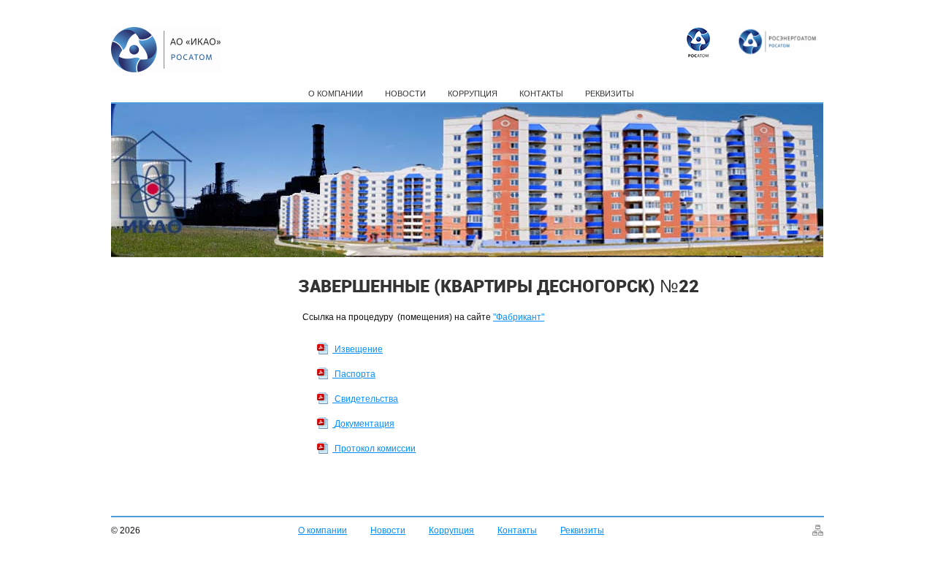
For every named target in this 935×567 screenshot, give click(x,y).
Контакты (541, 93)
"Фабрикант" (518, 317)
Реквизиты (609, 93)
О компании (335, 93)
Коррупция (472, 93)
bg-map (817, 530)
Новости (405, 93)
